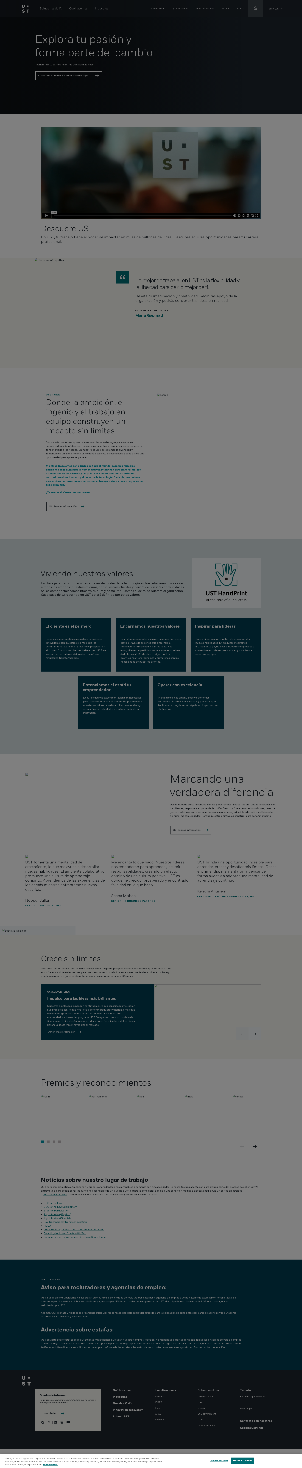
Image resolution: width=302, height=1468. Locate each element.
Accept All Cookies (242, 1460)
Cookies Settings (219, 1460)
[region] (151, 1461)
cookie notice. (50, 1464)
